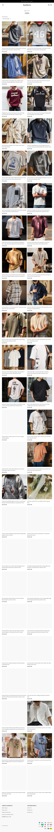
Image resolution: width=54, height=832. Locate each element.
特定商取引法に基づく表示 (6, 816)
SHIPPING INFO (29, 810)
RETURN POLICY (30, 812)
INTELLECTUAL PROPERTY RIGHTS (7, 814)
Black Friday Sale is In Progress (27, 1)
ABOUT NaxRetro (5, 807)
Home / (25, 10)
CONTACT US (29, 807)
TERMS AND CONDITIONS (6, 812)
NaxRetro (27, 5)
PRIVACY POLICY (4, 810)
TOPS (29, 10)
